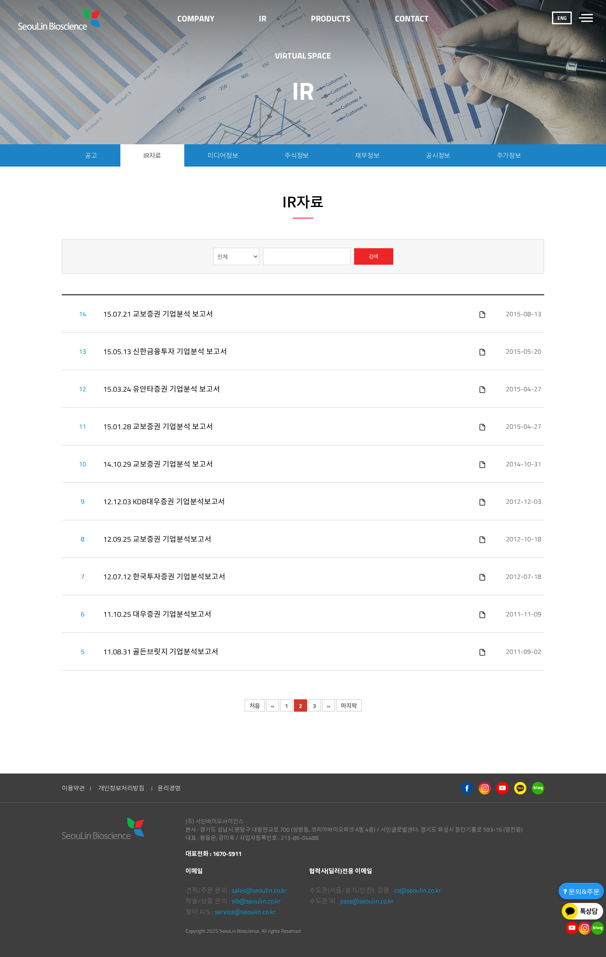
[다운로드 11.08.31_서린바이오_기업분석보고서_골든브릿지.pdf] (482, 651)
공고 (91, 155)
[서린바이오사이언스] (60, 18)
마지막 (349, 705)
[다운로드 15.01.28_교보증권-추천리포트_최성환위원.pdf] (482, 426)
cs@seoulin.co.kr (417, 890)
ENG (561, 18)
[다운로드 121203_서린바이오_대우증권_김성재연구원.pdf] (482, 501)
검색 (373, 256)
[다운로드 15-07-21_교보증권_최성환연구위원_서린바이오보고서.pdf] (482, 314)
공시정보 (438, 155)
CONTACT (412, 18)
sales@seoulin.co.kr (259, 890)
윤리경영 (169, 788)
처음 (254, 705)
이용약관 (73, 788)
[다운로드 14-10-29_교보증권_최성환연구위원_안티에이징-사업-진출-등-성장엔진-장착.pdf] (482, 464)
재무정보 (367, 155)
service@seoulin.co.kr (245, 912)
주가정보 (509, 155)
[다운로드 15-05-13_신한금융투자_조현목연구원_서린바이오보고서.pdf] (482, 351)
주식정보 (296, 155)
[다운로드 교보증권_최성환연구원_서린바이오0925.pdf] (482, 539)
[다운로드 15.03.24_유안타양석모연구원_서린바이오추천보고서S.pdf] (482, 389)
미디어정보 (222, 155)
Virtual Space (303, 55)
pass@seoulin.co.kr (367, 901)
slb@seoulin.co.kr (256, 901)
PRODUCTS (330, 18)
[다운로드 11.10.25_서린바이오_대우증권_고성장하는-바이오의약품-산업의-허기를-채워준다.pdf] (482, 614)
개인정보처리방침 (121, 788)
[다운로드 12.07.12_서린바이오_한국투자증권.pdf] (482, 576)
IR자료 (152, 155)
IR (262, 18)
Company (195, 18)
